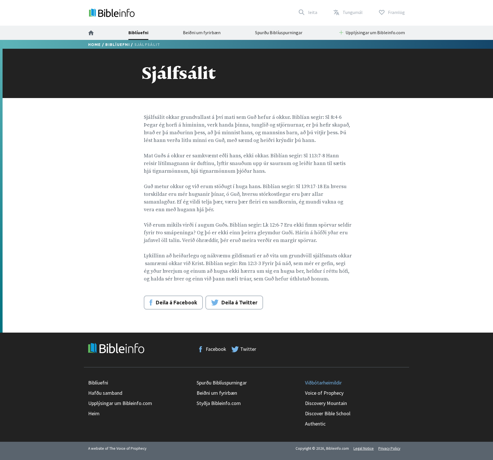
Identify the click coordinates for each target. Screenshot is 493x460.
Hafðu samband (105, 393)
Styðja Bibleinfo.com (219, 403)
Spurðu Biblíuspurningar (278, 32)
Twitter (248, 349)
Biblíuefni (138, 32)
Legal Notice (363, 448)
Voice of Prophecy (324, 393)
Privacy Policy (389, 448)
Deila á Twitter (239, 302)
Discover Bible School (327, 413)
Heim (94, 413)
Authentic (315, 423)
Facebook (216, 349)
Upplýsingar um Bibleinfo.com (120, 403)
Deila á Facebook (176, 302)
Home (94, 44)
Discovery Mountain (326, 403)
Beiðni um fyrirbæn (202, 32)
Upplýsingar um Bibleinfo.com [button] (375, 32)
